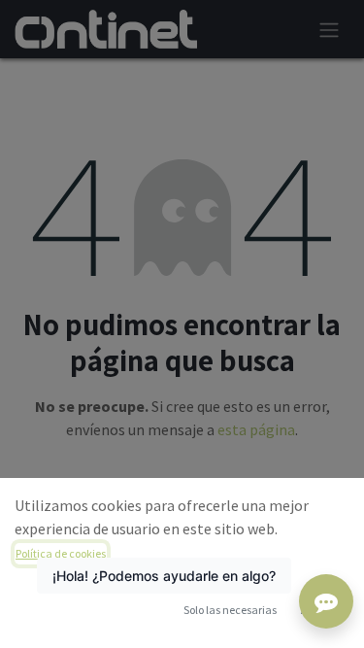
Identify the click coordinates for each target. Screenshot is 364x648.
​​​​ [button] (230, 609)
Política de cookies (61, 553)
